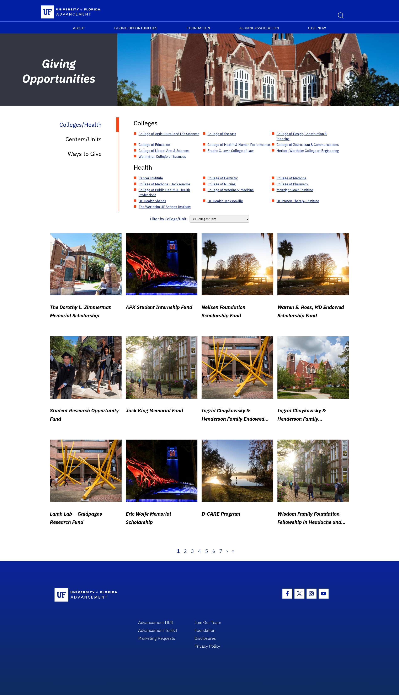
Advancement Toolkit (157, 630)
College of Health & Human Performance (239, 145)
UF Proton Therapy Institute (298, 201)
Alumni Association (259, 28)
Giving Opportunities (136, 28)
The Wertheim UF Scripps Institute (165, 207)
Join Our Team (208, 622)
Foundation (198, 28)
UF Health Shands (152, 201)
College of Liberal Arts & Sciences (164, 151)
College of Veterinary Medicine (231, 190)
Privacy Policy (207, 646)
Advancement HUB (155, 622)
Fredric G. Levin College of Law (231, 151)
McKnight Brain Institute (295, 190)
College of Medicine (291, 178)
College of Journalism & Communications (308, 145)
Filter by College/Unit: (168, 219)
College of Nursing (222, 184)
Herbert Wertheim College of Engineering (308, 151)
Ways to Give (85, 154)
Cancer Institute (151, 178)
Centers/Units (83, 139)
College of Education (154, 145)
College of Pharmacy (292, 184)
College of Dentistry (223, 178)
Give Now (317, 28)
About (79, 28)
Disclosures (205, 638)
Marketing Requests (156, 638)
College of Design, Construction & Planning (302, 136)
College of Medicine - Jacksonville (164, 184)
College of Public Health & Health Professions (164, 192)
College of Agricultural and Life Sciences (169, 134)
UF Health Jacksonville (225, 201)
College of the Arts (222, 134)
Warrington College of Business (162, 156)
